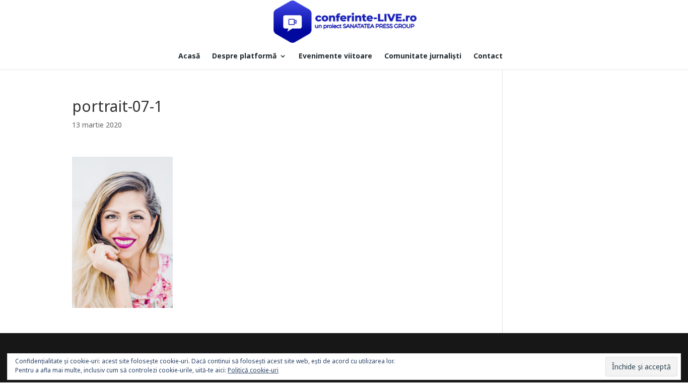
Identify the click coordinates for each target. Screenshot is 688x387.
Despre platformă (244, 56)
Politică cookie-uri (253, 370)
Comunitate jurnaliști (422, 56)
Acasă (189, 56)
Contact (488, 56)
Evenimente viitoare (335, 56)
